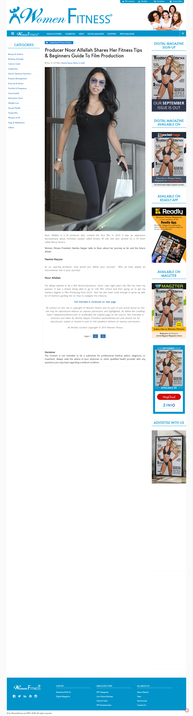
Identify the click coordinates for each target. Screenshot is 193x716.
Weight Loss (13, 103)
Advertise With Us (63, 692)
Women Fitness (60, 15)
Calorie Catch (14, 63)
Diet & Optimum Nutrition (19, 73)
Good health (13, 93)
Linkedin (25, 696)
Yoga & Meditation (16, 122)
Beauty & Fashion (15, 54)
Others (11, 127)
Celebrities (13, 68)
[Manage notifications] (187, 710)
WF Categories (102, 692)
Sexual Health (14, 108)
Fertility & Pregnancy (17, 88)
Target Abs (13, 112)
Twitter (19, 696)
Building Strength (16, 59)
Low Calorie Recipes (104, 696)
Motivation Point (15, 98)
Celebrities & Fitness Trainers (60, 43)
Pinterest (30, 696)
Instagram (36, 696)
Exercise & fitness (15, 83)
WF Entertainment (103, 705)
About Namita (142, 692)
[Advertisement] (168, 529)
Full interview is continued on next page (95, 301)
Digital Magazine (63, 696)
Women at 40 (14, 117)
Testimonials (142, 701)
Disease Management (17, 78)
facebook (14, 696)
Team (139, 696)
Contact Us (141, 705)
